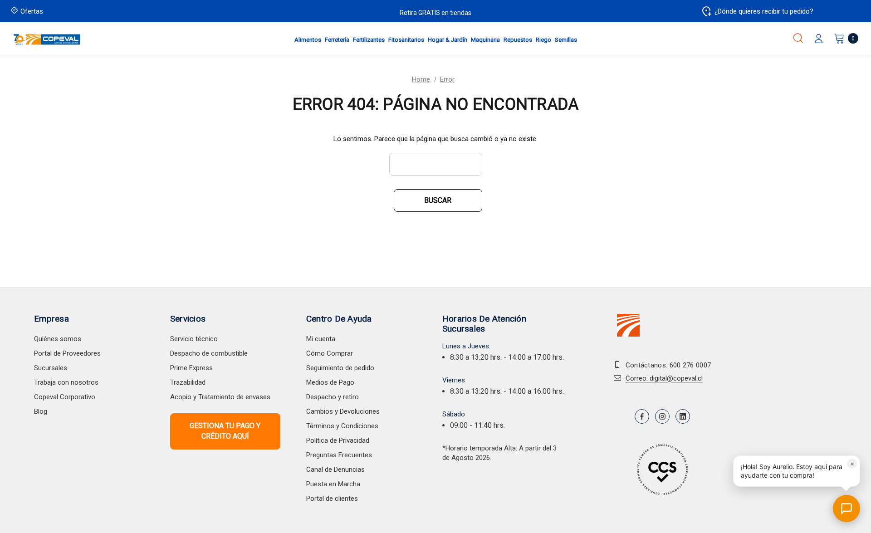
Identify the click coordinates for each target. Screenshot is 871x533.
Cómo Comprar (329, 353)
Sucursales (50, 368)
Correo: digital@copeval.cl (664, 378)
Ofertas (31, 11)
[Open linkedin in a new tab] (682, 416)
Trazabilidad (188, 382)
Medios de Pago (330, 382)
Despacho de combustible (209, 353)
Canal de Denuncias (335, 469)
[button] (796, 471)
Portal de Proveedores (67, 353)
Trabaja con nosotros (66, 382)
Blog (40, 411)
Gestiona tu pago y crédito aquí (225, 430)
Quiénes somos (57, 339)
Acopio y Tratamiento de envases (220, 397)
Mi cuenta (320, 339)
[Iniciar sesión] (818, 39)
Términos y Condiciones (342, 426)
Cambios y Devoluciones (343, 411)
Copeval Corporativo (64, 397)
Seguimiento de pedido (340, 368)
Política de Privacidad (337, 440)
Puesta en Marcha (333, 484)
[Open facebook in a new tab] (642, 416)
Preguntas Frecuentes (339, 455)
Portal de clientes (332, 498)
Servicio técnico (194, 339)
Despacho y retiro (332, 397)
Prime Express (191, 368)
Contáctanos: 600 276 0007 (668, 365)
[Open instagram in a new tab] (662, 416)
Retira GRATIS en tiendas (435, 12)
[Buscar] (798, 38)
